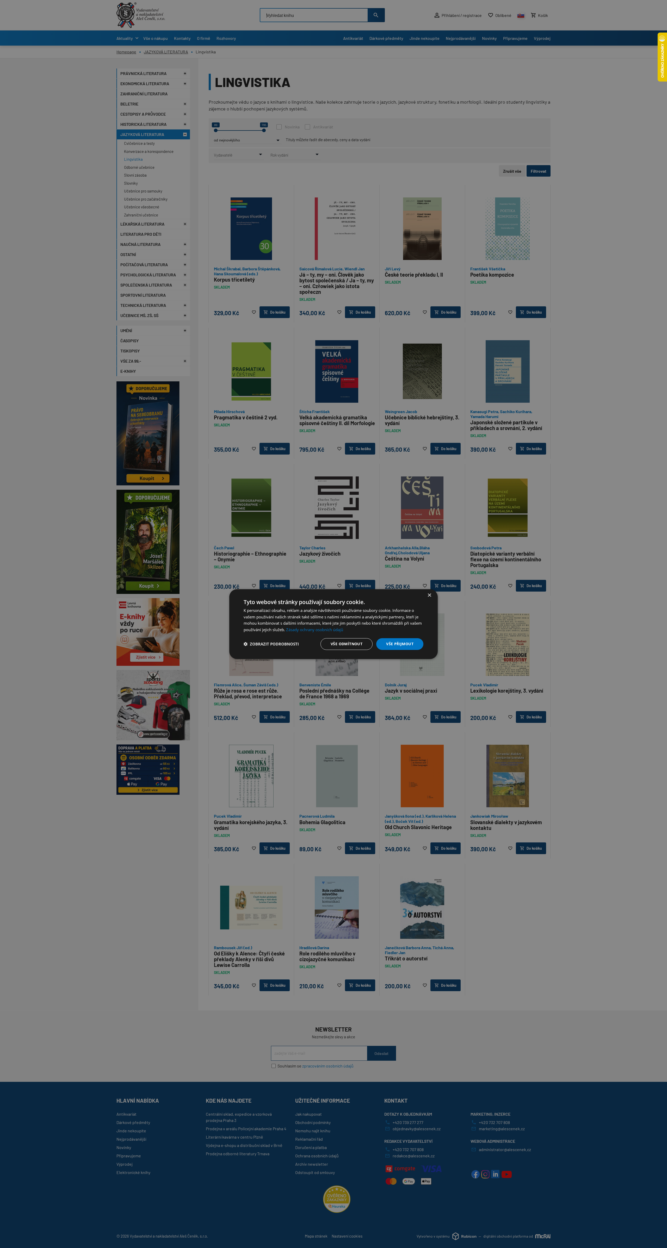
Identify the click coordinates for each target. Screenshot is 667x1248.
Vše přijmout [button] (399, 643)
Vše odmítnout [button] (346, 643)
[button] (271, 644)
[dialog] (333, 624)
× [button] (429, 595)
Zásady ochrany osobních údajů (314, 629)
